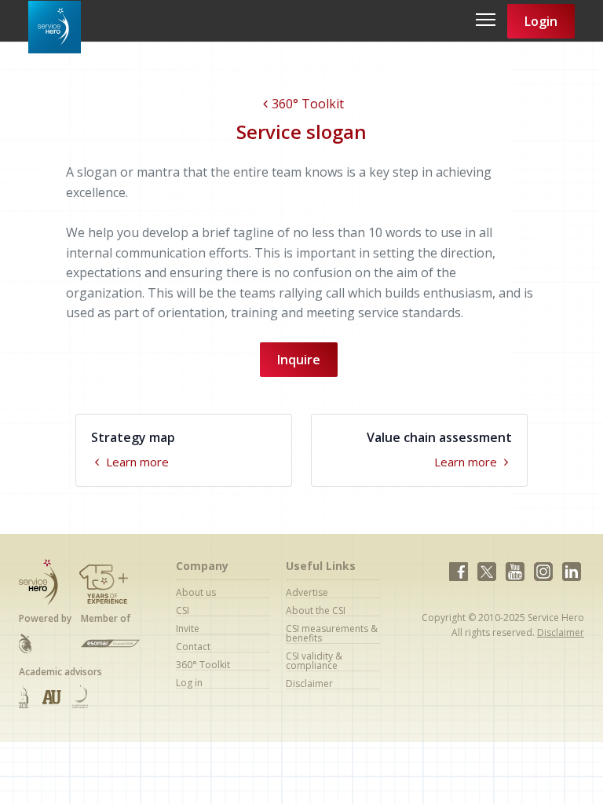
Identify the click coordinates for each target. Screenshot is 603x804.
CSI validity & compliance (314, 660)
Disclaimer (309, 683)
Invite (187, 628)
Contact (193, 646)
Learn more (136, 462)
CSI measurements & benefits (332, 633)
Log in (189, 682)
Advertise (307, 592)
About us (196, 592)
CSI (182, 610)
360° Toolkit (308, 103)
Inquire (298, 359)
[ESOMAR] (110, 643)
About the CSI (315, 610)
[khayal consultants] (25, 642)
